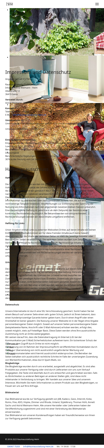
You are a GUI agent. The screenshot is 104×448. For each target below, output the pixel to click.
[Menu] (97, 4)
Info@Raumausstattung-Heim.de (29, 114)
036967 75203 (13, 446)
